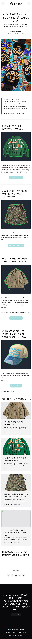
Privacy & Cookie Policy (14, 632)
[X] (8, 575)
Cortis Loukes (16, 31)
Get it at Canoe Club (16, 177)
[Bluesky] (16, 575)
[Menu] (3, 3)
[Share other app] (23, 575)
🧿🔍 (10, 629)
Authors (21, 629)
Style (24, 632)
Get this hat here (16, 385)
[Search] (29, 3)
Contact (15, 629)
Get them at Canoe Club (16, 245)
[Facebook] (12, 575)
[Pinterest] (19, 575)
